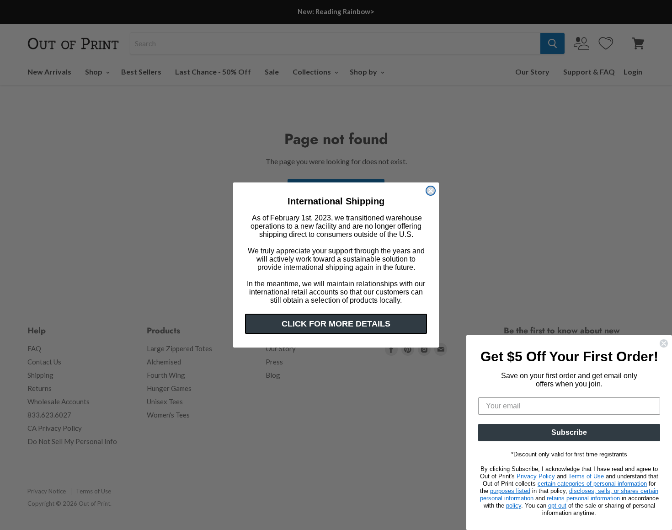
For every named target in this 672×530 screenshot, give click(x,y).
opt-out (557, 505)
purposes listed (510, 490)
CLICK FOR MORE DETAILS (336, 323)
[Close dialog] (430, 190)
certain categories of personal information (592, 483)
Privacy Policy (536, 476)
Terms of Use (586, 476)
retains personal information (583, 498)
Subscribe (569, 432)
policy (513, 505)
